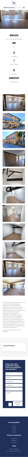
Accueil (14, 425)
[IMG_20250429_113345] (14, 221)
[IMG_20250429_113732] (14, 203)
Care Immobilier (14, 422)
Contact (14, 442)
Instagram (14, 440)
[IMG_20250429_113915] (14, 184)
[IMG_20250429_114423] (14, 147)
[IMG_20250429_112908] (14, 276)
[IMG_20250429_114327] (14, 166)
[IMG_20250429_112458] (14, 295)
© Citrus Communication (14, 451)
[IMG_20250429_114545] (14, 129)
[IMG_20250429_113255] (14, 258)
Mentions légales (14, 449)
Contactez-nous (18, 403)
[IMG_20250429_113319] (14, 240)
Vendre (14, 432)
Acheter (14, 430)
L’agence (14, 427)
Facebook (14, 438)
